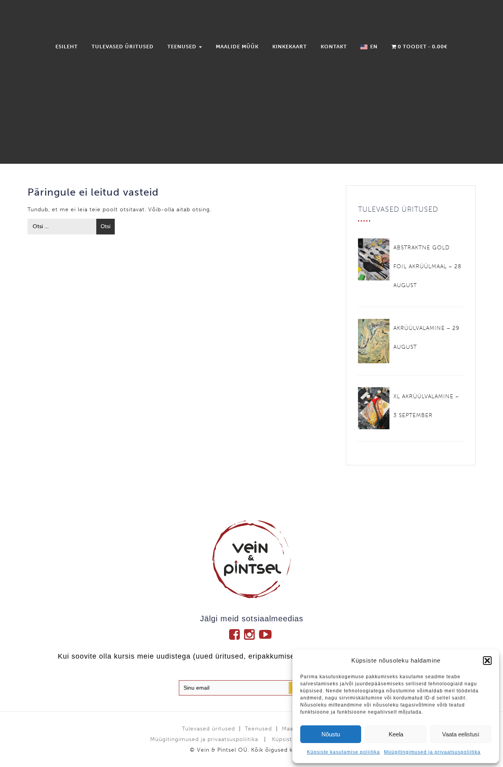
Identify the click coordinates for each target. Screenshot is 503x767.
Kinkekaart (289, 46)
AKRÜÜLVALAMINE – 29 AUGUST (426, 337)
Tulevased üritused (123, 46)
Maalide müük (237, 46)
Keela (396, 734)
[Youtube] (266, 634)
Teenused (182, 46)
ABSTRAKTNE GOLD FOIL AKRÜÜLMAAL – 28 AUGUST (427, 266)
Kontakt (334, 46)
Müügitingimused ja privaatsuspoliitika (432, 752)
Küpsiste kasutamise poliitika (343, 752)
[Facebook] (236, 634)
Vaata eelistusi (460, 734)
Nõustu (330, 734)
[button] (487, 660)
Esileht (66, 46)
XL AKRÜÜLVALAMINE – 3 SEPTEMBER (426, 406)
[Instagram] (251, 634)
